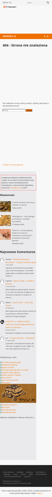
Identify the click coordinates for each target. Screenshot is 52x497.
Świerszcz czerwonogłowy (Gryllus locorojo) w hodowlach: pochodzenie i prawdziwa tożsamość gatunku (22, 235)
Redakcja (29, 472)
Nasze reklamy (41, 474)
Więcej (39, 493)
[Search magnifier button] (48, 2)
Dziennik (20, 472)
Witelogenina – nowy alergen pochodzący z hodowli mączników (23, 219)
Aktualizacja (7, 483)
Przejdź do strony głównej (13, 165)
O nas (15, 474)
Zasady (23, 474)
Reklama (7, 474)
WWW (31, 474)
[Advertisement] (33, 20)
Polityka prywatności (12, 477)
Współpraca (40, 472)
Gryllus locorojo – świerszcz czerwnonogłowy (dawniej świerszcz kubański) (20, 324)
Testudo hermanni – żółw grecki (22, 338)
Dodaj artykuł (8, 472)
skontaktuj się (15, 188)
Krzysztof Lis (11, 321)
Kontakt (27, 477)
